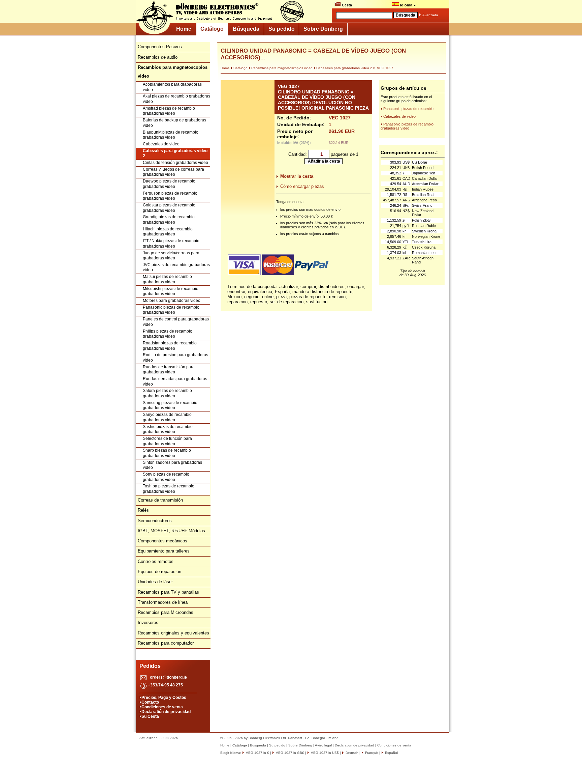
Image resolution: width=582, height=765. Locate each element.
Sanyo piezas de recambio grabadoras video (167, 417)
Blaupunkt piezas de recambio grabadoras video (170, 135)
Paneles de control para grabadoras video (176, 322)
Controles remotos (155, 561)
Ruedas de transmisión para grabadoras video (169, 370)
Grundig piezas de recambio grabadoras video (169, 220)
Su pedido (281, 29)
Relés (143, 510)
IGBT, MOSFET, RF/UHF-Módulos (171, 530)
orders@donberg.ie (168, 677)
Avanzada (430, 15)
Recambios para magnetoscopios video (282, 68)
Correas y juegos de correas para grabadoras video (173, 172)
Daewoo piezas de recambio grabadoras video (169, 184)
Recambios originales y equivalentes (173, 632)
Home (183, 29)
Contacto (150, 702)
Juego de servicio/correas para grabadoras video (171, 256)
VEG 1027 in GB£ (289, 753)
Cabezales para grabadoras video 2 (175, 153)
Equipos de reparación (159, 571)
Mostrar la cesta (296, 176)
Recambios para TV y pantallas (168, 592)
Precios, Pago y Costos (163, 697)
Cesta (346, 5)
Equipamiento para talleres (164, 551)
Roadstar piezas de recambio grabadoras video (170, 346)
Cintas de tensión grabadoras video (175, 162)
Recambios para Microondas (165, 612)
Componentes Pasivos (160, 46)
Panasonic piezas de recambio (408, 109)
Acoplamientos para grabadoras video (172, 87)
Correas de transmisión (160, 500)
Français (371, 753)
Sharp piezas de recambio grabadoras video (167, 453)
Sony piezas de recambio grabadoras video (166, 477)
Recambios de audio (157, 57)
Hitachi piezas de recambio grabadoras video (168, 232)
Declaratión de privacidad (166, 711)
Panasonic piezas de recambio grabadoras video (171, 310)
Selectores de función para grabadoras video (167, 441)
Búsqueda (246, 29)
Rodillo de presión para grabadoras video (175, 357)
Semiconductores (155, 520)
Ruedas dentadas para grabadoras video (175, 381)
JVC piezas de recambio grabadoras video (176, 267)
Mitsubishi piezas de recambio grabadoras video (170, 291)
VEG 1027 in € (257, 753)
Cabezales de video (161, 144)
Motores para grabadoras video (171, 300)
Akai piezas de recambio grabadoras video (176, 99)
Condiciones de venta (162, 707)
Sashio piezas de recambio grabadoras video (168, 429)
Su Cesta (150, 716)
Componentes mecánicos (162, 540)
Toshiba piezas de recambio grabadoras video (168, 489)
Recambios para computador (166, 643)
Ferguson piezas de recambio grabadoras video (170, 196)
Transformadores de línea (163, 602)
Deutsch (351, 753)
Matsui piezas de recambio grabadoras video (167, 279)
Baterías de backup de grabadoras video (174, 123)
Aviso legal (323, 745)
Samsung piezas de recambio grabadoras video (170, 405)
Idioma (406, 5)
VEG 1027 (384, 68)
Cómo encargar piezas (302, 186)
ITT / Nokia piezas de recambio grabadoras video (171, 243)
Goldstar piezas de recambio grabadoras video (169, 208)
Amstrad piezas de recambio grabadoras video (169, 111)
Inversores (148, 622)
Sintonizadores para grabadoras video (172, 465)
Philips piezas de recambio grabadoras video (167, 334)
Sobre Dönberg (323, 29)
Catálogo (212, 29)
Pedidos (150, 666)
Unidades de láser (155, 581)
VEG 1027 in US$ (324, 753)
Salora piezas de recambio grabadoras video (167, 393)
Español (391, 753)
